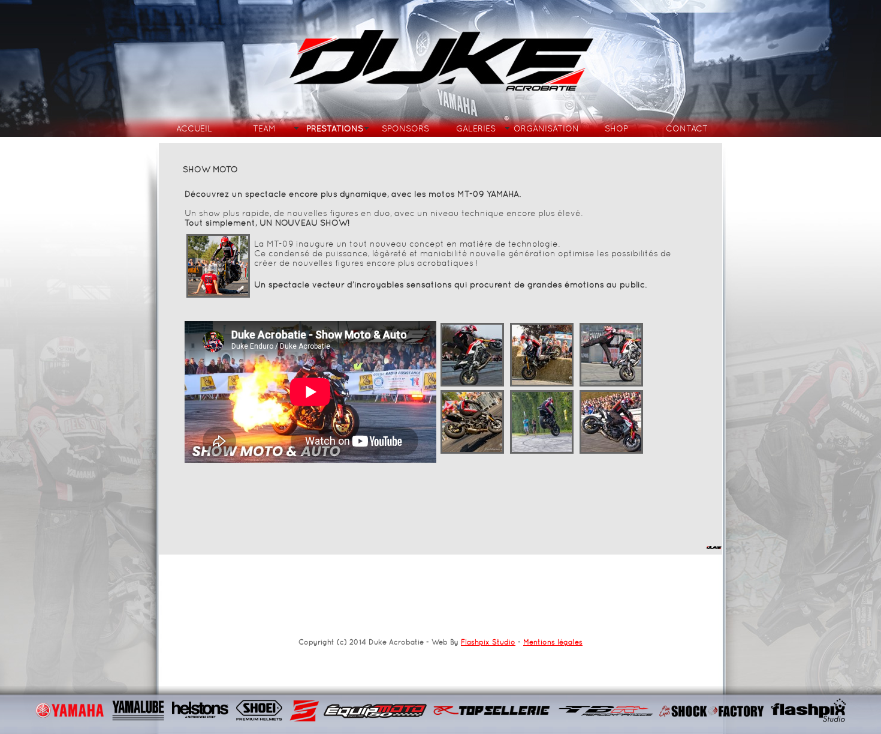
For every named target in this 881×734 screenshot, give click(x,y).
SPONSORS (405, 128)
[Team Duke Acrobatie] (218, 296)
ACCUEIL (194, 128)
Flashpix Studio (488, 642)
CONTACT (687, 128)
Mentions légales (553, 642)
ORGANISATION (546, 128)
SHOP (616, 128)
